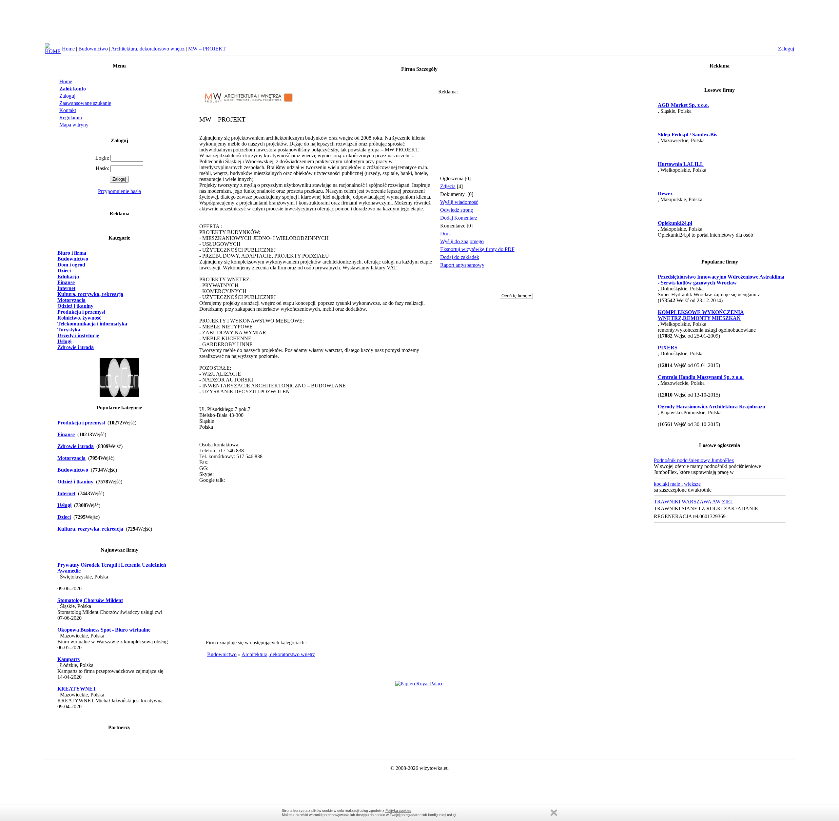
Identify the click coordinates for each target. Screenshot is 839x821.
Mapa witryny (73, 124)
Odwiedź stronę (456, 210)
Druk (445, 233)
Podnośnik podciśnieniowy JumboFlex (694, 460)
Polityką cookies (398, 810)
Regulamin (70, 117)
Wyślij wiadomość (459, 202)
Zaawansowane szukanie (85, 103)
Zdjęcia (448, 186)
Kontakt (67, 110)
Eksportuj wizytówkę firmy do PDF (477, 249)
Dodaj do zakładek (459, 257)
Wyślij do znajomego (462, 241)
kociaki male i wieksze (677, 484)
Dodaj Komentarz (458, 218)
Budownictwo (93, 48)
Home (68, 48)
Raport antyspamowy (462, 265)
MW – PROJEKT (207, 48)
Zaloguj (67, 96)
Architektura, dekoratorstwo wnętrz (148, 48)
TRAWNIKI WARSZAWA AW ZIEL (693, 501)
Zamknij (554, 813)
